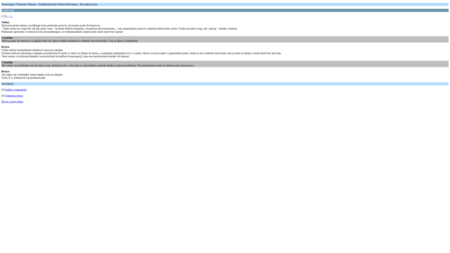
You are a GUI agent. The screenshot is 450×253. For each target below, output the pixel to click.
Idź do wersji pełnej (12, 101)
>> (11, 16)
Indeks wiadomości (16, 89)
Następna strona (14, 95)
